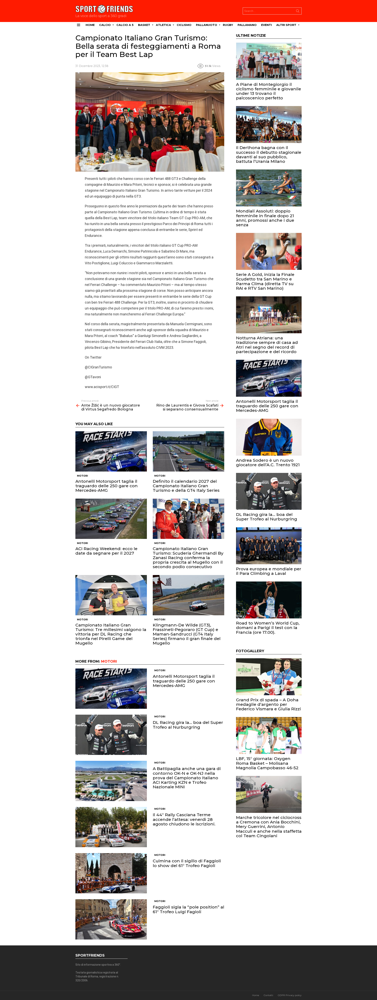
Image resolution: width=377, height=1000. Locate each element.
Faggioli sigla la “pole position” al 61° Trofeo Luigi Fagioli (188, 909)
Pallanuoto (206, 25)
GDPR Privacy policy (290, 995)
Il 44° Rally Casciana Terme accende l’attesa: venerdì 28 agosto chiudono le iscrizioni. (184, 819)
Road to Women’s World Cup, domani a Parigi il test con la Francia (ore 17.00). (267, 628)
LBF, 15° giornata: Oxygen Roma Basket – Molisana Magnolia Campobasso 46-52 (267, 763)
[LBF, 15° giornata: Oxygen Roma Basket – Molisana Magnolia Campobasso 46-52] (269, 735)
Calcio (105, 25)
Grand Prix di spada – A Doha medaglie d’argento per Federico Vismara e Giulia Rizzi (268, 704)
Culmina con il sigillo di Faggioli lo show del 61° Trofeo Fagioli (187, 863)
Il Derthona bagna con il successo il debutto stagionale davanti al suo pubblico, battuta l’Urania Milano (268, 154)
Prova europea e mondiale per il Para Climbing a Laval (268, 571)
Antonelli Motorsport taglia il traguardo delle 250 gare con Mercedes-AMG (106, 486)
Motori (82, 475)
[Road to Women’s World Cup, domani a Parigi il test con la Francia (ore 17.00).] (269, 600)
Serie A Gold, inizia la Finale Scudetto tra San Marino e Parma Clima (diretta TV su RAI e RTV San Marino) (265, 281)
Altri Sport (286, 25)
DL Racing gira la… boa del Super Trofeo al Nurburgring (188, 724)
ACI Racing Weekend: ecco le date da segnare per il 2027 (106, 551)
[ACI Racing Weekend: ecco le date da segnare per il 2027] (111, 519)
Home (90, 25)
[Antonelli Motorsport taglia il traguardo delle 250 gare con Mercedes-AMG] (111, 451)
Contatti (268, 995)
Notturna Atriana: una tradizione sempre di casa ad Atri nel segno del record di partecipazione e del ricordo (267, 344)
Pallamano (247, 25)
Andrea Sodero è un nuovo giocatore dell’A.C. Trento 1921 (268, 462)
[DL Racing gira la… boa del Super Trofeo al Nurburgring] (111, 735)
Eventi (266, 25)
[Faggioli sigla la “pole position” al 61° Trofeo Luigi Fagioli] (111, 919)
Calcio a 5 (125, 25)
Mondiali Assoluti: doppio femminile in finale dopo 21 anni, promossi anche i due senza (265, 218)
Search (298, 11)
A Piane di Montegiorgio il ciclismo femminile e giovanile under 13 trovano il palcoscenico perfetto (268, 91)
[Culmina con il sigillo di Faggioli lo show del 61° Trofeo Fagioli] (111, 873)
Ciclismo (184, 25)
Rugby (228, 25)
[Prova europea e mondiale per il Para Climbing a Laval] (269, 545)
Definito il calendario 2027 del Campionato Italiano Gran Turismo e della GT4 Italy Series (186, 486)
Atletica (163, 25)
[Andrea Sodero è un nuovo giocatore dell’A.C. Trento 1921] (269, 437)
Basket (144, 25)
